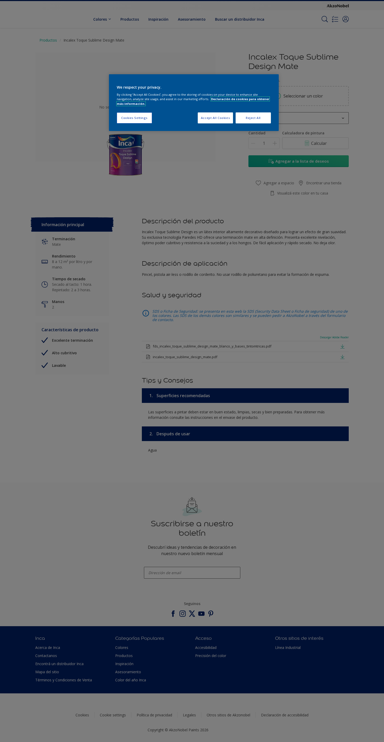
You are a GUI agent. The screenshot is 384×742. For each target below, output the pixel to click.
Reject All (253, 118)
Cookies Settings (134, 118)
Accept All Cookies (215, 118)
